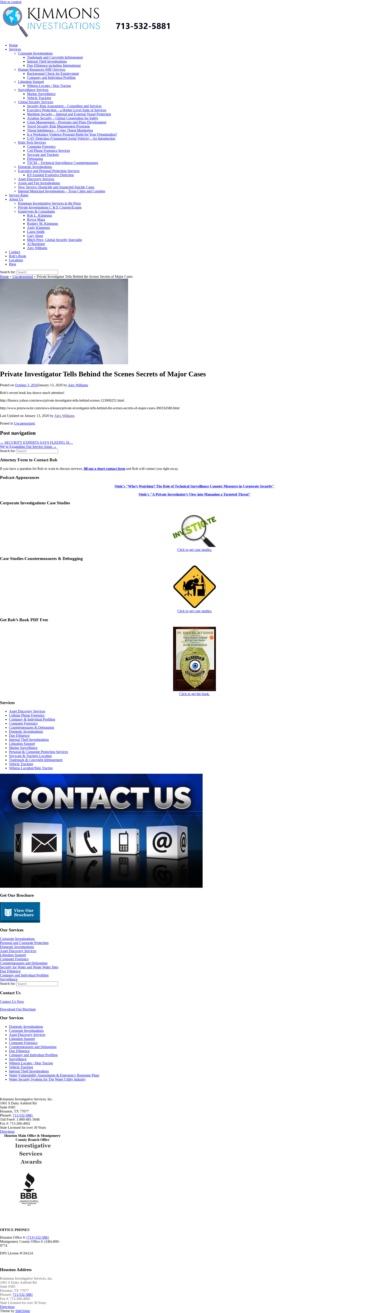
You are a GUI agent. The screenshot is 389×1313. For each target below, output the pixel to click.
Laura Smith (36, 232)
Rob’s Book (17, 256)
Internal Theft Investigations (47, 61)
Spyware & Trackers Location (30, 756)
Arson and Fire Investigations (39, 183)
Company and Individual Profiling (51, 78)
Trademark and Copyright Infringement (55, 57)
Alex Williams (37, 248)
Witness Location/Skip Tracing (31, 768)
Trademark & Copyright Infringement (35, 760)
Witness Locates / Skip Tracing (49, 86)
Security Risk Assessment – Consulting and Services (64, 106)
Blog (12, 264)
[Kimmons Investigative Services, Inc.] (113, 37)
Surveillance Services (33, 90)
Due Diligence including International (54, 65)
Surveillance (9, 979)
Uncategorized (22, 276)
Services (15, 49)
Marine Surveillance (41, 94)
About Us (16, 199)
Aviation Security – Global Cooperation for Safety (62, 118)
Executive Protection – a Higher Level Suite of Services (66, 110)
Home (13, 45)
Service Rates (18, 195)
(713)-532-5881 (38, 1237)
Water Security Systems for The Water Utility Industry (47, 1079)
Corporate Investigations (35, 53)
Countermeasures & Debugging (31, 727)
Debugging (35, 159)
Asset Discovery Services (36, 179)
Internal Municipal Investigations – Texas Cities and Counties (61, 191)
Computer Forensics (41, 146)
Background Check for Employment (53, 73)
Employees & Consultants (36, 211)
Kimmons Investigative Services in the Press (49, 203)
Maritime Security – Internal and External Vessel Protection (69, 114)
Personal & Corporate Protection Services (38, 752)
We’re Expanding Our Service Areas (28, 446)
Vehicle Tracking (39, 98)
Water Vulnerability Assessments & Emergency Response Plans (54, 1075)
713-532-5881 (23, 1115)
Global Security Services (35, 102)
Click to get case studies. (194, 550)
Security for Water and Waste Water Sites (29, 967)
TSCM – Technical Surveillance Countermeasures (62, 163)
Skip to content (10, 2)
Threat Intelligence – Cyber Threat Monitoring (60, 130)
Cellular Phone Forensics (27, 715)
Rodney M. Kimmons (42, 223)
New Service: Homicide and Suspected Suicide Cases (56, 187)
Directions (7, 1131)
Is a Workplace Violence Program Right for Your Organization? (72, 134)
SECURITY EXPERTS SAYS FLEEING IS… (36, 442)
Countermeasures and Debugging (23, 963)
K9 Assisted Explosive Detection (50, 175)
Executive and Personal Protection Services (48, 171)
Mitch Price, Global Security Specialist (54, 240)
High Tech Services (32, 142)
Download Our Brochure (18, 1009)
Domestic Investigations (35, 167)
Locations (16, 260)
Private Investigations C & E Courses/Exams (49, 207)
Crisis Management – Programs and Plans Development (66, 122)
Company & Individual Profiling (32, 719)
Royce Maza (36, 219)
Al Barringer (36, 244)
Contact (14, 252)
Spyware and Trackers (43, 155)
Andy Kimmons (38, 228)
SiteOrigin (22, 1311)
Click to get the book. (194, 694)
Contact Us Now (12, 1002)
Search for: (8, 272)
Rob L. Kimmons (39, 215)
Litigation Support (31, 82)
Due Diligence (19, 735)
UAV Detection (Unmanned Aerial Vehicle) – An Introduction (71, 138)
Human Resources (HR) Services (41, 69)
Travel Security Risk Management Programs (58, 126)
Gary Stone (35, 236)
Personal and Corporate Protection (24, 943)
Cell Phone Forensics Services (48, 150)
